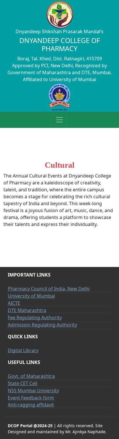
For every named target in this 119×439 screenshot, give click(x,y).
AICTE (14, 303)
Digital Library (23, 350)
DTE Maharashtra (27, 310)
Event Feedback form (31, 398)
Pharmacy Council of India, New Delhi (49, 288)
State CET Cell (22, 383)
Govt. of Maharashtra (31, 376)
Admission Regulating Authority (42, 325)
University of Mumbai (31, 296)
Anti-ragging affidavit (31, 404)
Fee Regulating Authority (35, 317)
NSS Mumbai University (33, 390)
